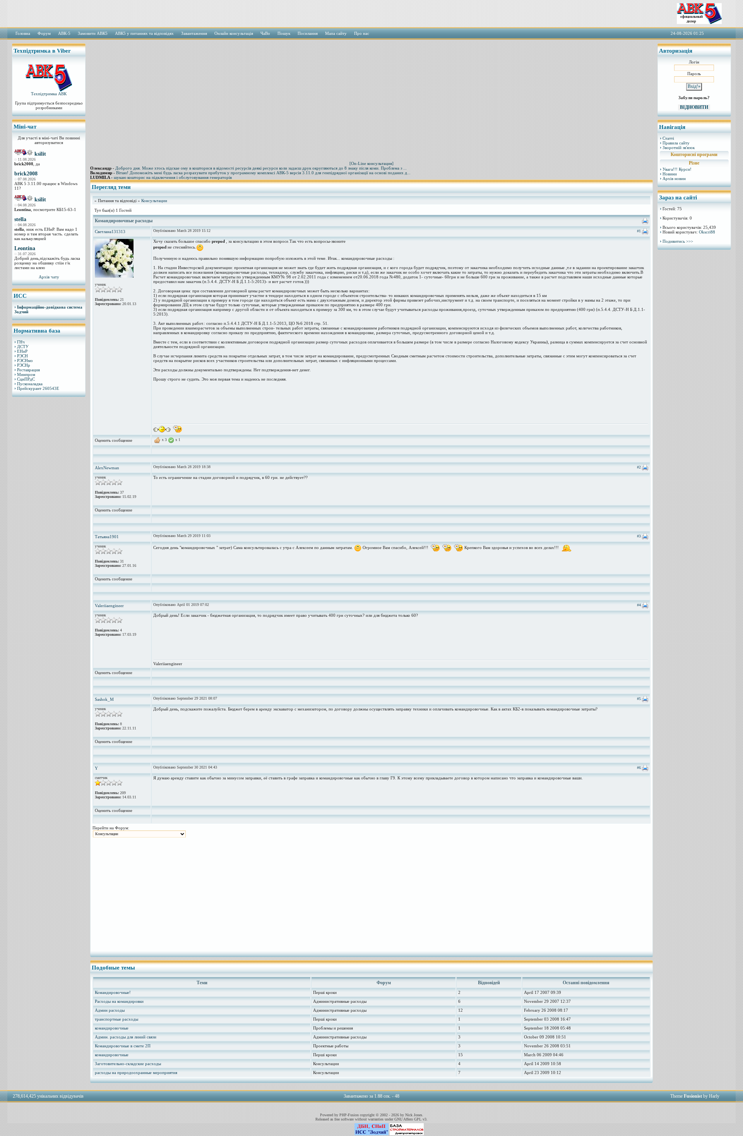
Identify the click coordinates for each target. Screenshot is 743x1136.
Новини (670, 174)
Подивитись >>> (678, 241)
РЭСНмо (25, 360)
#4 (639, 605)
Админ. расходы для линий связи (125, 1037)
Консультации (154, 200)
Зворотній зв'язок (679, 147)
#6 (639, 767)
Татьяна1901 (107, 536)
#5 (639, 699)
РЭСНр (23, 365)
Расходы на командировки (119, 1001)
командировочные (111, 1028)
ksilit (40, 154)
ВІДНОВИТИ (694, 107)
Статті (668, 138)
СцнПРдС (26, 379)
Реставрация (28, 369)
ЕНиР (22, 351)
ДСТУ (23, 346)
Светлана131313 (110, 231)
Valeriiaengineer (109, 605)
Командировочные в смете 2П (123, 1045)
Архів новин (674, 178)
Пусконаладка (30, 383)
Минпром (26, 374)
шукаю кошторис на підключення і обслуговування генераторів (173, 177)
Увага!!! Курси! (677, 169)
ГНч (21, 342)
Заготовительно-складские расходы (128, 1063)
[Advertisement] (49, 521)
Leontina (24, 248)
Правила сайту (676, 143)
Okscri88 (707, 232)
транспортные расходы (116, 1019)
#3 (639, 536)
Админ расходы (110, 1010)
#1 (639, 231)
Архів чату (49, 277)
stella (20, 219)
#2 (639, 467)
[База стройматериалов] (407, 1133)
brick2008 (26, 174)
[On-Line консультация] (371, 163)
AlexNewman (107, 467)
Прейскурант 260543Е (38, 388)
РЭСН (22, 355)
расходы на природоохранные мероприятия (136, 1072)
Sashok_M (104, 699)
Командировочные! (113, 992)
